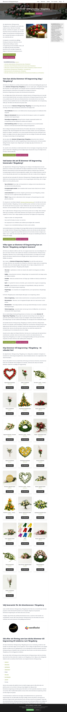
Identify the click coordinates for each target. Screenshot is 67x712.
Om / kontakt (54, 1)
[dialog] (33, 708)
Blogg (60, 1)
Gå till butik (10, 387)
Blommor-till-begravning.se (10, 1)
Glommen (7, 664)
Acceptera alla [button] (30, 709)
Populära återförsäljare (29, 13)
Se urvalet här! (39, 13)
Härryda (7, 674)
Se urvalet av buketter (9, 57)
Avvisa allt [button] (38, 709)
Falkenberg (7, 669)
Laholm (6, 679)
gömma (16, 62)
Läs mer (44, 707)
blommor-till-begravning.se (27, 202)
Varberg (7, 662)
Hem (38, 1)
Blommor (43, 1)
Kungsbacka (7, 677)
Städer (48, 1)
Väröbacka (7, 667)
